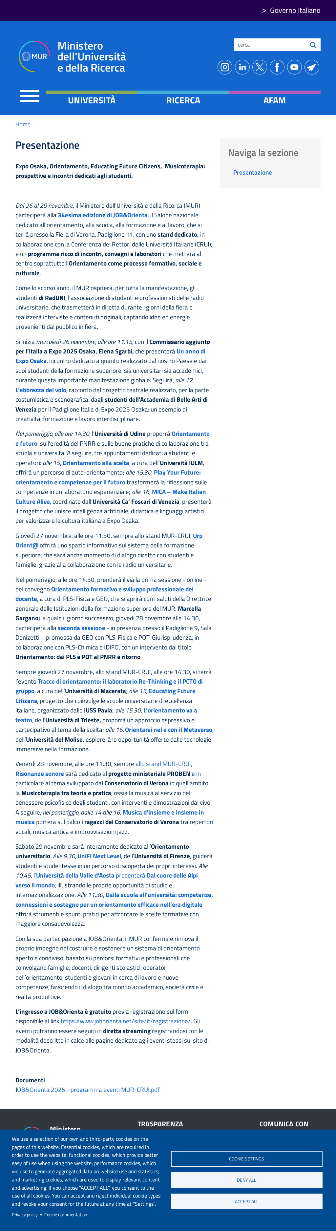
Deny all (246, 1180)
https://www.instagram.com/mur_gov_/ (226, 67)
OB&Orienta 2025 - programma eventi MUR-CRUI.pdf (88, 1089)
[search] (313, 44)
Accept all (247, 1201)
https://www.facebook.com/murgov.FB (278, 67)
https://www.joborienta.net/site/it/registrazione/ (126, 1021)
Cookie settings (246, 1159)
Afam (274, 100)
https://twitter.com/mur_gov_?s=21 (261, 67)
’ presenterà (90, 875)
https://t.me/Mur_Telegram (313, 67)
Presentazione (252, 172)
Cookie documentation (65, 1214)
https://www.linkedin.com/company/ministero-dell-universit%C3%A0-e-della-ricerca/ (243, 67)
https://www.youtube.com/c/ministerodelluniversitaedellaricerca (295, 67)
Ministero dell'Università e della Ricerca (91, 56)
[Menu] (29, 96)
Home (23, 124)
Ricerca (183, 100)
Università (92, 100)
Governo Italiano (295, 10)
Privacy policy (25, 1214)
